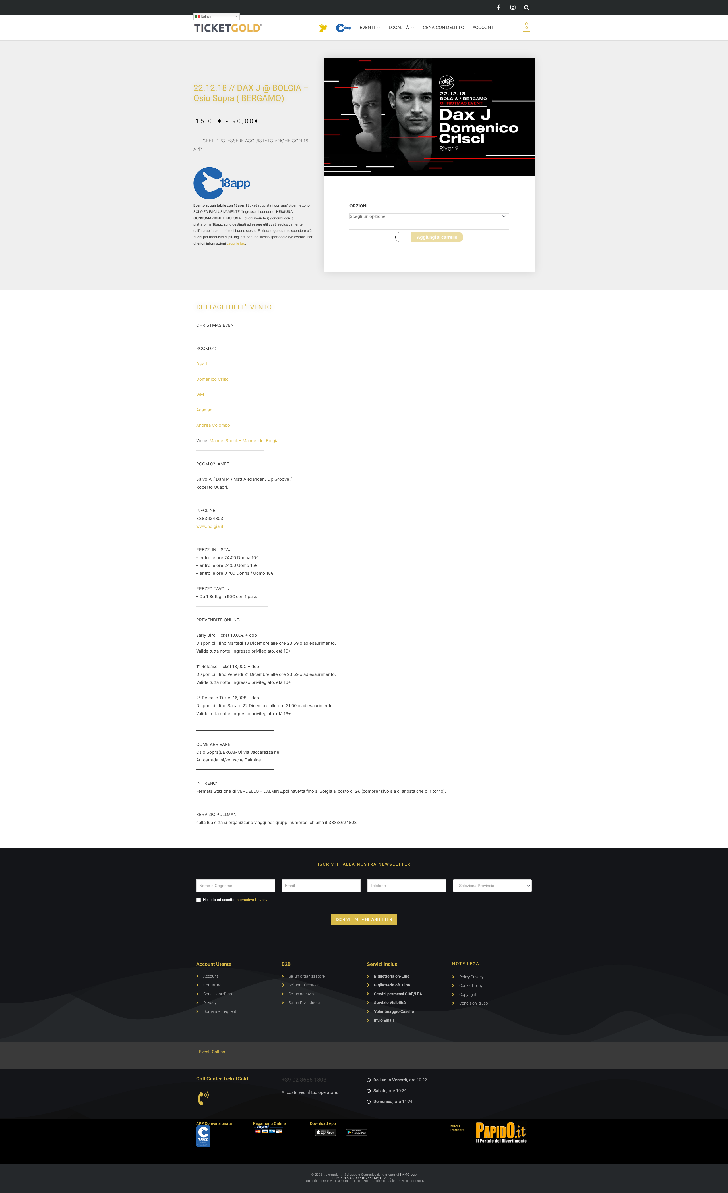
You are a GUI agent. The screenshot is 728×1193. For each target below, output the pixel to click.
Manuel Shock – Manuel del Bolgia (244, 440)
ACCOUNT (483, 27)
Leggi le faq (236, 243)
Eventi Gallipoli (213, 1051)
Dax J (201, 364)
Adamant (205, 410)
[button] (526, 7)
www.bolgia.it (209, 526)
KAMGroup (408, 1175)
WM (200, 394)
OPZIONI (358, 206)
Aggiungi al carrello (437, 237)
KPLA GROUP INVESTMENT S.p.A (367, 1178)
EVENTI (367, 27)
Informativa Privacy (251, 900)
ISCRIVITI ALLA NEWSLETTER (364, 919)
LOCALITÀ (399, 27)
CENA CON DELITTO (443, 27)
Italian (205, 16)
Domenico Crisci (212, 379)
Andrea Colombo (213, 425)
